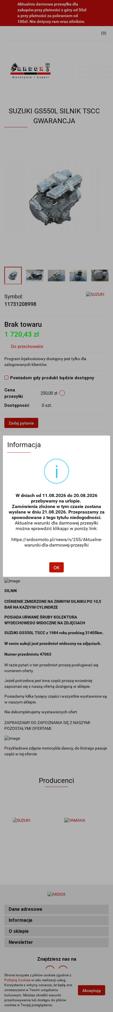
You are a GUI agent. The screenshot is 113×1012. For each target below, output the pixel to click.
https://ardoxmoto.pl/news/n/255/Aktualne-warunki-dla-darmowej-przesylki (56, 542)
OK (56, 567)
